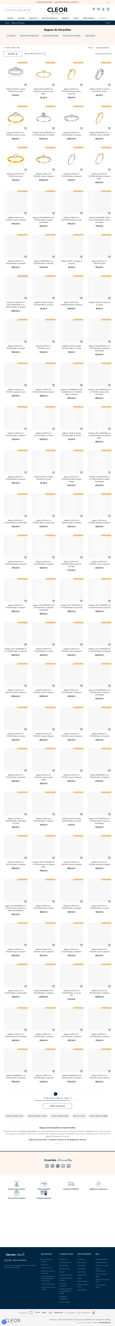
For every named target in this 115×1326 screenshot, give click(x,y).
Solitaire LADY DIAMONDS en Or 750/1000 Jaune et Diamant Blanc (99, 391)
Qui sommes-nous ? (65, 1262)
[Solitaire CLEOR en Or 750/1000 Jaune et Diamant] (43, 158)
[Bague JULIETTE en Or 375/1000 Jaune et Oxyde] (15, 117)
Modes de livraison (101, 1262)
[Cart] (108, 9)
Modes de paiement (101, 1259)
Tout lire (57, 1144)
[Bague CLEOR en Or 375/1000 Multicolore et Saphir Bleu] (71, 546)
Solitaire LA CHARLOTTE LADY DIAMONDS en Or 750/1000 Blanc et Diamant (16, 304)
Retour (108, 23)
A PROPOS (52, 1320)
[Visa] (44, 1313)
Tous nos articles (64, 1269)
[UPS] (93, 1313)
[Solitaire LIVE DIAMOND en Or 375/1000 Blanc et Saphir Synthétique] (99, 461)
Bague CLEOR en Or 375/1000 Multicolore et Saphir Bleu (71, 564)
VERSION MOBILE (104, 1322)
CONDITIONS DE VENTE (65, 1320)
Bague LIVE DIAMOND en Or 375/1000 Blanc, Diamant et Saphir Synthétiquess (15, 908)
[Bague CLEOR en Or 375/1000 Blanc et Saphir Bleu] (15, 505)
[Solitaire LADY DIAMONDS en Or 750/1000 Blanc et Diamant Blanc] (99, 418)
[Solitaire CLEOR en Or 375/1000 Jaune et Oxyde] (15, 374)
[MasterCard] (58, 1313)
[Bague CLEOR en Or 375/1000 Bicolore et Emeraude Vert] (71, 74)
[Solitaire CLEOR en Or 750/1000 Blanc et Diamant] (71, 117)
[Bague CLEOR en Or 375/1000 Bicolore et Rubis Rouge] (71, 461)
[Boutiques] (94, 9)
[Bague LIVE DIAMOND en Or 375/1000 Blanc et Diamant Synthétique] (99, 331)
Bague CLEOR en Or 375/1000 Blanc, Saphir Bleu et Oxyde (15, 820)
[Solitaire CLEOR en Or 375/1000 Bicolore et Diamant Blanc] (99, 158)
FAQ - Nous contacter (17, 1260)
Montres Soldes (82, 1281)
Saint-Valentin (81, 1265)
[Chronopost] (84, 1313)
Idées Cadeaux (82, 1262)
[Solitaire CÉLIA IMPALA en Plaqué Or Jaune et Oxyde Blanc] (43, 74)
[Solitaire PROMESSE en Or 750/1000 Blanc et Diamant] (43, 246)
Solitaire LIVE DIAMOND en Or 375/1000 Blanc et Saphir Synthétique (99, 479)
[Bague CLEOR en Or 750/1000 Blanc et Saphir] (15, 331)
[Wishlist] (98, 9)
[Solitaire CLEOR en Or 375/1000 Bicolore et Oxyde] (71, 202)
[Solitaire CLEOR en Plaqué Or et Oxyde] (71, 246)
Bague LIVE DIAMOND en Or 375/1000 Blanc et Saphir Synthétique (43, 219)
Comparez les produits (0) (103, 54)
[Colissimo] (70, 1313)
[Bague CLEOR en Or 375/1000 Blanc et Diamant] (15, 461)
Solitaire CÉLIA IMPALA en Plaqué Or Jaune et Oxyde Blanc (43, 91)
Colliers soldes (82, 1290)
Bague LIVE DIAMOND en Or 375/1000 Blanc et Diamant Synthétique (99, 348)
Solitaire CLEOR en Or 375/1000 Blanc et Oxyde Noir (71, 993)
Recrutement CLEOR (65, 1275)
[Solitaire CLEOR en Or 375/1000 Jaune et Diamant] (15, 202)
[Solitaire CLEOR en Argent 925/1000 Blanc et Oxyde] (43, 287)
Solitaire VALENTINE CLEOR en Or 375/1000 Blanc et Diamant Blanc (99, 219)
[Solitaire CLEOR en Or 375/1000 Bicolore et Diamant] (43, 374)
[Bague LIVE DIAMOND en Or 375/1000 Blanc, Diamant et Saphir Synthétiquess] (15, 890)
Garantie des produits (48, 1284)
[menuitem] (11, 18)
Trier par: (88, 47)
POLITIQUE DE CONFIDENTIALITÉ (84, 1320)
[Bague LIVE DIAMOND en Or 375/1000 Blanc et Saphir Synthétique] (43, 202)
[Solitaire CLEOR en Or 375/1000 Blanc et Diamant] (71, 158)
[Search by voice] (29, 10)
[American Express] (50, 1313)
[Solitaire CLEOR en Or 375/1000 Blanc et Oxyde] (43, 418)
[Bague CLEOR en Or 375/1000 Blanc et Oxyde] (99, 890)
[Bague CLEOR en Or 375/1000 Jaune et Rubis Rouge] (43, 760)
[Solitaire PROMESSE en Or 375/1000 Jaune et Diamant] (99, 117)
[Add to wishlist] (25, 85)
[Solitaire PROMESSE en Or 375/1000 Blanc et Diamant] (99, 760)
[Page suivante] (63, 1094)
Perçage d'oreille (46, 1268)
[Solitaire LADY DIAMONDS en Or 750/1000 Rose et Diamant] (99, 590)
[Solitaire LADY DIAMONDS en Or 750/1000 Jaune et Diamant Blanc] (99, 374)
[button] (4, 1322)
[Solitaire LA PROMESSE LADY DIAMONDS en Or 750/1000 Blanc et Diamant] (71, 374)
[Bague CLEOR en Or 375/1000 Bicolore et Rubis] (43, 890)
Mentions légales (64, 1302)
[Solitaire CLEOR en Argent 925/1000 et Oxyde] (15, 74)
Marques (62, 1272)
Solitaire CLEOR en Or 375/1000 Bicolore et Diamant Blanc (99, 176)
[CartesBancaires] (31, 1313)
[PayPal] (37, 1313)
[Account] (103, 9)
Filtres (12, 54)
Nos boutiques (63, 1265)
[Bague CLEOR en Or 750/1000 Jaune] (99, 246)
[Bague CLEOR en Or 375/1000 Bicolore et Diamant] (71, 287)
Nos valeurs (63, 1259)
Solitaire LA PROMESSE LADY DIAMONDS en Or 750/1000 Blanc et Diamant (71, 391)
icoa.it (96, 1322)
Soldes (79, 1278)
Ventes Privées (82, 1275)
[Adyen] (23, 1313)
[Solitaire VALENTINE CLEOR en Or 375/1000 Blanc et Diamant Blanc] (99, 202)
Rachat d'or (44, 1265)
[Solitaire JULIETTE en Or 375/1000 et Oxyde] (15, 158)
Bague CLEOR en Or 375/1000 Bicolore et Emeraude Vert (71, 91)
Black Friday (81, 1272)
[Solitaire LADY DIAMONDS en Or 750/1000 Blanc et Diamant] (43, 117)
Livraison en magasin (102, 1265)
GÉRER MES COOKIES (103, 1320)
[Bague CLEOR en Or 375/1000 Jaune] (43, 331)
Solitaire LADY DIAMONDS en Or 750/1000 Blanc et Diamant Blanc (99, 435)
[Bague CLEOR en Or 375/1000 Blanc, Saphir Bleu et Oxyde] (15, 803)
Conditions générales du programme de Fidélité (66, 1291)
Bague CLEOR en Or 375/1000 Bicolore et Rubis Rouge (71, 479)
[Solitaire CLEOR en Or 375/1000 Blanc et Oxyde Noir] (71, 975)
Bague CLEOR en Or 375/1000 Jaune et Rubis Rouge (43, 777)
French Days (81, 1269)
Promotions (81, 1259)
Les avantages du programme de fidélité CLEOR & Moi (48, 1278)
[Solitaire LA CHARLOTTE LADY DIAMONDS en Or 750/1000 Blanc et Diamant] (15, 287)
